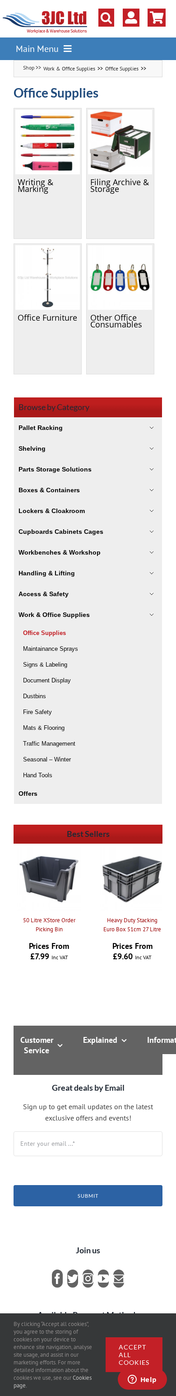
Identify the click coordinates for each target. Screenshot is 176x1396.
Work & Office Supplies (69, 68)
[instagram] (88, 1279)
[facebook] (57, 1279)
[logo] (45, 11)
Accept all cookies (134, 1354)
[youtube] (103, 1279)
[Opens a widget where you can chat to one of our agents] (142, 1380)
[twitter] (72, 1279)
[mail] (118, 1279)
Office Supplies (122, 68)
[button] (106, 18)
